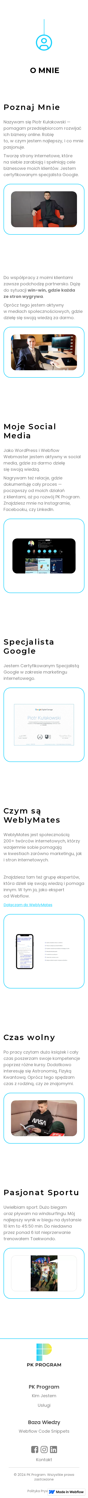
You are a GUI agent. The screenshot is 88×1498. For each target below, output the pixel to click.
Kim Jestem (44, 1396)
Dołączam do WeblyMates (28, 905)
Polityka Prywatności (44, 1491)
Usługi (44, 1405)
